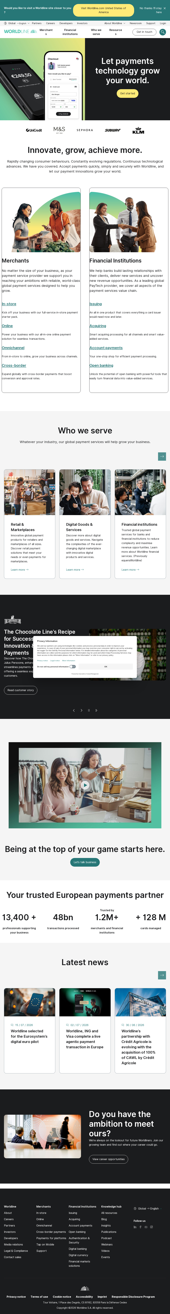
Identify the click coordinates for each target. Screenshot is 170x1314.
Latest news (85, 947)
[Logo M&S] (59, 130)
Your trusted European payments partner (85, 880)
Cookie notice (62, 1282)
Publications (108, 1217)
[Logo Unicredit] (34, 130)
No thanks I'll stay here (151, 10)
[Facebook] (140, 1212)
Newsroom (136, 23)
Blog (104, 1204)
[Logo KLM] (138, 130)
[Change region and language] (161, 1194)
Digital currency (78, 1240)
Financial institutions (70, 32)
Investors (82, 23)
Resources (115, 32)
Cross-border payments (51, 1217)
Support (150, 23)
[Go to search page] (162, 32)
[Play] (96, 696)
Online (40, 1204)
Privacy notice (16, 1282)
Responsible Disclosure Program (133, 1282)
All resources (109, 1198)
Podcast (106, 1223)
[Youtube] (146, 1212)
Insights (106, 1210)
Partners (37, 23)
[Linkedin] (135, 1212)
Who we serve (96, 32)
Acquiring (74, 1204)
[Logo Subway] (113, 130)
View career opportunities (107, 1146)
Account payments (80, 1210)
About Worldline (113, 23)
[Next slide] (162, 456)
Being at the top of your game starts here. (85, 834)
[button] (85, 770)
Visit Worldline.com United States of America (103, 10)
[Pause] (88, 696)
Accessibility (84, 1282)
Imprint (102, 1282)
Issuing (73, 1198)
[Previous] (74, 696)
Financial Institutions (115, 260)
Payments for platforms (51, 1223)
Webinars (107, 1229)
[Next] (81, 696)
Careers (50, 23)
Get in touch (144, 31)
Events (105, 1242)
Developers (66, 23)
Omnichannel (44, 1210)
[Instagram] (151, 1212)
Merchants (46, 32)
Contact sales (12, 1242)
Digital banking (78, 1234)
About (8, 1198)
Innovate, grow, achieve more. (85, 150)
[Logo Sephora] (85, 130)
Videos (105, 1236)
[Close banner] (164, 10)
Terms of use (39, 1282)
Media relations (13, 1229)
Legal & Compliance (16, 1236)
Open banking (77, 1217)
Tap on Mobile (45, 1229)
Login (163, 23)
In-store (41, 1198)
